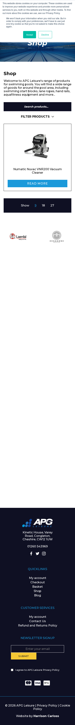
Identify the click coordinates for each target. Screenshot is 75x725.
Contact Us (37, 621)
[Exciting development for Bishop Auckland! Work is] (37, 401)
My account (37, 578)
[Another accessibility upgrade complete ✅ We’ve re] (37, 275)
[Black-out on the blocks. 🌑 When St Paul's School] (37, 359)
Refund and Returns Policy (37, 625)
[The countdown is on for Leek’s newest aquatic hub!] (37, 485)
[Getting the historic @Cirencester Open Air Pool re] (37, 317)
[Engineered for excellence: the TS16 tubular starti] (37, 443)
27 (52, 205)
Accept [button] (29, 34)
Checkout (37, 582)
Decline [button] (45, 34)
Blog (37, 595)
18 (43, 205)
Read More (37, 183)
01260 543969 (37, 546)
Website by (37, 716)
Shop (37, 591)
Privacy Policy (47, 705)
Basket (37, 586)
